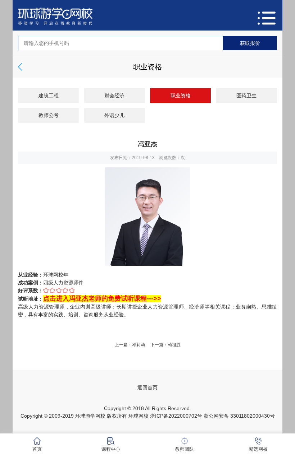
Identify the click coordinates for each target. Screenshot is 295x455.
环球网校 (138, 416)
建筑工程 (48, 95)
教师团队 (184, 449)
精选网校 (258, 449)
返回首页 (147, 387)
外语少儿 (114, 115)
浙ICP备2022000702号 (176, 416)
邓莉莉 (138, 344)
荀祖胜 (174, 344)
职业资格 (181, 95)
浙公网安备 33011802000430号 (239, 416)
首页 (37, 449)
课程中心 (110, 449)
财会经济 (114, 95)
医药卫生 (246, 95)
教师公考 (48, 115)
